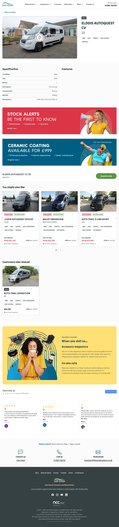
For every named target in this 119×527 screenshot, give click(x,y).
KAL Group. (68, 521)
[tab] (56, 250)
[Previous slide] (3, 218)
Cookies (63, 473)
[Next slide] (116, 218)
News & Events (46, 473)
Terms (71, 473)
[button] (30, 4)
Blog (37, 473)
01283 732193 (111, 5)
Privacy (55, 473)
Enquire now (106, 176)
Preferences (79, 473)
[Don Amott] (7, 4)
